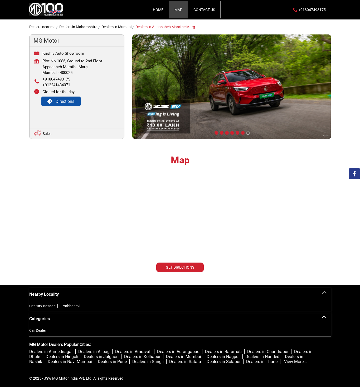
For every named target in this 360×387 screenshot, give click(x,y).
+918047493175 (56, 79)
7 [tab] (247, 132)
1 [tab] (216, 132)
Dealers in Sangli (148, 361)
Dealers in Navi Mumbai (70, 361)
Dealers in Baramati (223, 351)
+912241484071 (56, 85)
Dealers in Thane (262, 361)
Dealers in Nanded (262, 356)
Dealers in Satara (185, 361)
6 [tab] (242, 132)
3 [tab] (226, 132)
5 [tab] (237, 132)
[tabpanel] (231, 86)
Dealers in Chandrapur (268, 351)
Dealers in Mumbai (183, 356)
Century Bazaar (42, 306)
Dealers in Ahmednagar (51, 351)
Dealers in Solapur (224, 361)
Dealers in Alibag (94, 351)
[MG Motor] (46, 10)
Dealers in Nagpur (223, 356)
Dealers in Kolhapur (142, 356)
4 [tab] (231, 132)
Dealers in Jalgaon (101, 356)
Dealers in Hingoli (62, 356)
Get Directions (180, 267)
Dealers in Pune (112, 361)
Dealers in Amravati (133, 351)
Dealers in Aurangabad (178, 351)
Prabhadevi (70, 306)
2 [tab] (221, 132)
